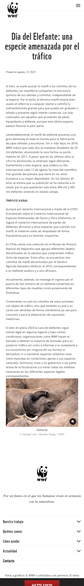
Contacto (8, 560)
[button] (42, 521)
